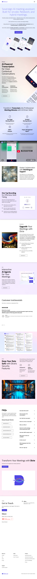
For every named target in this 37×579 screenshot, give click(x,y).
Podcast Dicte (15, 555)
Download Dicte (18, 32)
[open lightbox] (27, 203)
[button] (34, 2)
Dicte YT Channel (16, 557)
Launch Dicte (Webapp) (28, 560)
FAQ (2, 557)
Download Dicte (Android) (29, 557)
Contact (3, 555)
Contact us (4, 510)
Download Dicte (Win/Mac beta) (29, 558)
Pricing (26, 562)
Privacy (3, 560)
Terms (3, 558)
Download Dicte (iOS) (28, 555)
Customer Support (4, 567)
